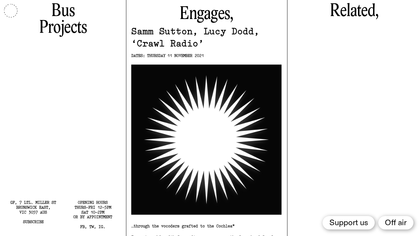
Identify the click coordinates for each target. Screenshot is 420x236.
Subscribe (33, 221)
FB (82, 226)
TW (91, 226)
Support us (348, 223)
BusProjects (63, 19)
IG (100, 226)
